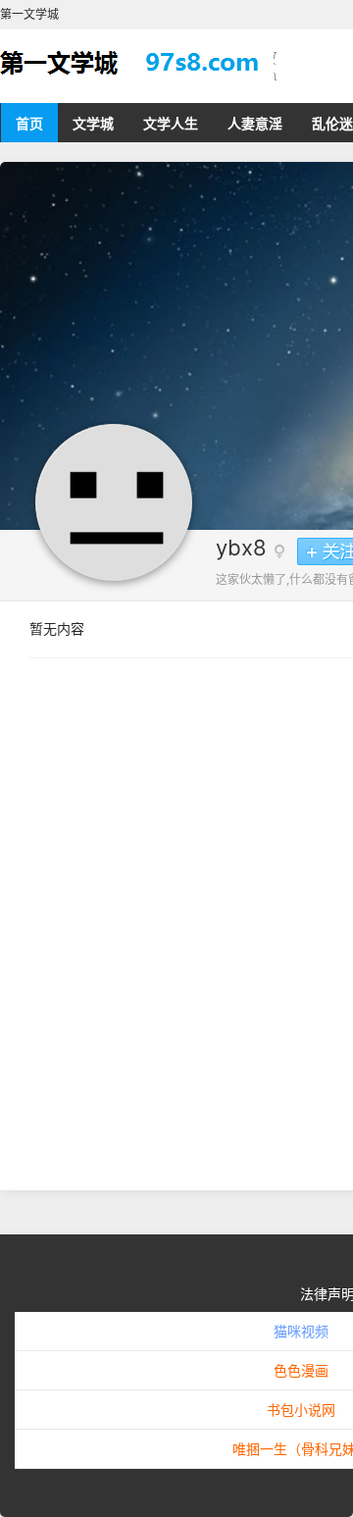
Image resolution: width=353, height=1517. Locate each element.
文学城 (93, 123)
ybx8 (241, 547)
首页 (29, 123)
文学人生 (170, 123)
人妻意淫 (254, 123)
